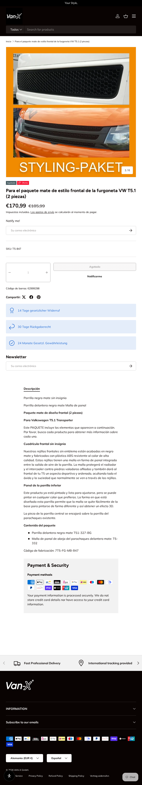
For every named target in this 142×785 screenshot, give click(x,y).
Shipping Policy (76, 775)
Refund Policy (56, 775)
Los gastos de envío (42, 212)
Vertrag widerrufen (99, 775)
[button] (126, 16)
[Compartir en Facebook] (31, 297)
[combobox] (71, 29)
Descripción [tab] (32, 388)
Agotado (94, 266)
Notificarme (94, 276)
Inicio (8, 41)
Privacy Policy (36, 775)
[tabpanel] (71, 474)
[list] (71, 112)
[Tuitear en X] (24, 297)
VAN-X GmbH (21, 770)
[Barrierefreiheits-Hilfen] (9, 775)
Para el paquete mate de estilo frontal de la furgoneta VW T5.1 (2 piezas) (52, 41)
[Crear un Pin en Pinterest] (38, 297)
